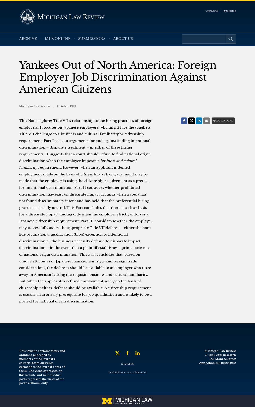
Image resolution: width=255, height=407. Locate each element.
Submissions (91, 39)
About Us (123, 39)
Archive (28, 39)
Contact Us (212, 10)
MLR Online (58, 39)
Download (224, 120)
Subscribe (230, 10)
